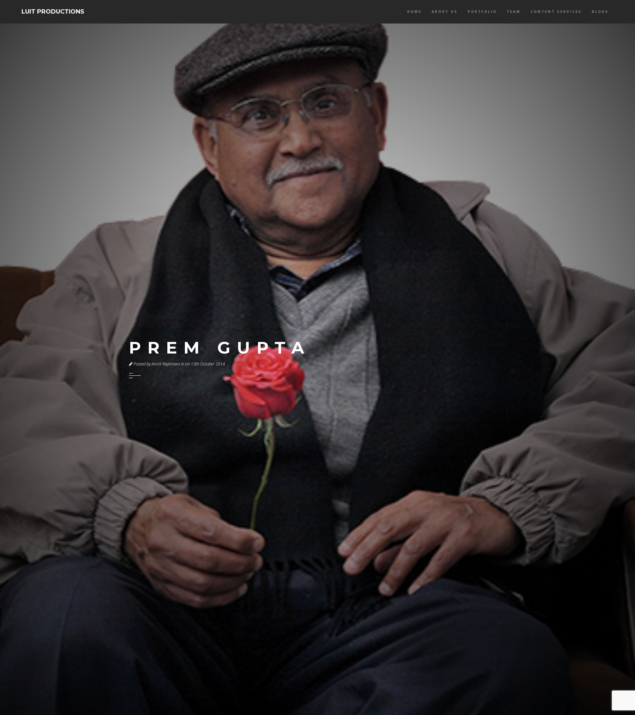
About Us (445, 11)
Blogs (600, 11)
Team (514, 11)
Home (414, 11)
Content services (556, 11)
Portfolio (482, 11)
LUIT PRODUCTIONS (52, 11)
